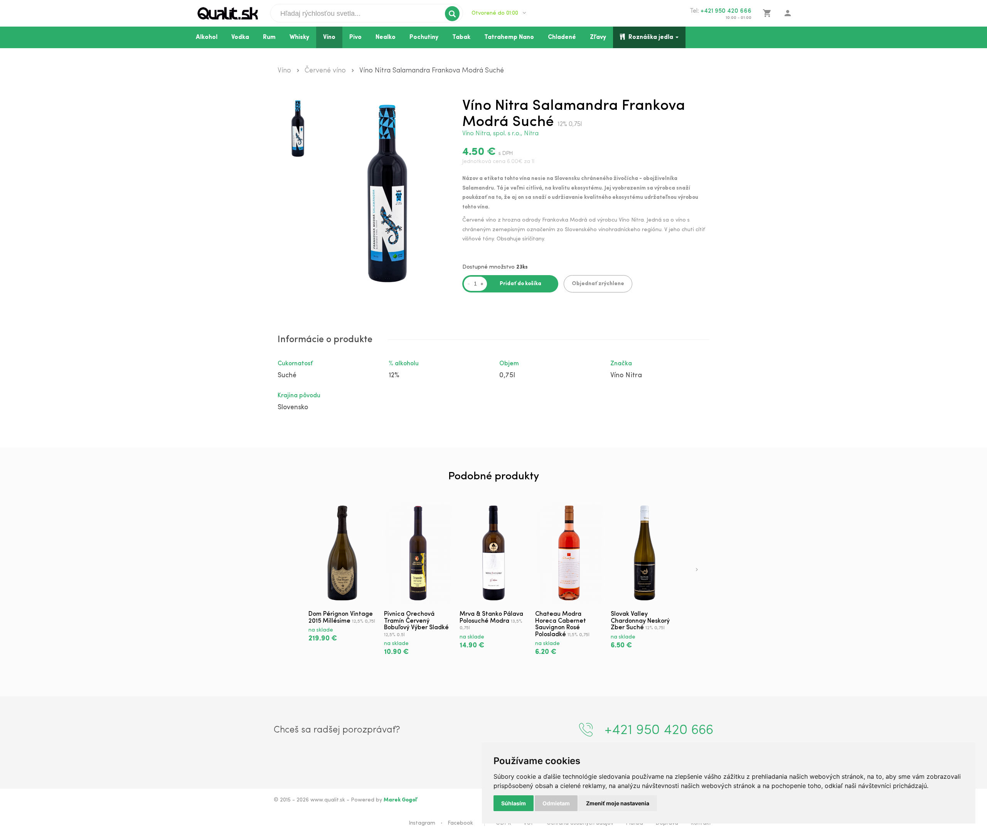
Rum (269, 37)
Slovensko (293, 407)
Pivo (355, 37)
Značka (621, 364)
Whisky (299, 37)
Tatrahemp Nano (509, 37)
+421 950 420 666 (726, 11)
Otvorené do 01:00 (496, 13)
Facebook (460, 823)
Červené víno (325, 70)
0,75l (507, 375)
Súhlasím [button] (513, 803)
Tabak (461, 37)
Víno (329, 37)
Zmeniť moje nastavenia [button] (617, 803)
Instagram (422, 823)
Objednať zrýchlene (598, 284)
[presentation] (697, 570)
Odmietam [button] (556, 803)
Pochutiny (423, 37)
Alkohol (206, 37)
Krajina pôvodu (299, 396)
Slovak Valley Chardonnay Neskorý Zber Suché (640, 621)
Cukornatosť (295, 364)
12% (394, 375)
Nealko (386, 37)
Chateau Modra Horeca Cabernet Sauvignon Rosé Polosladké (560, 624)
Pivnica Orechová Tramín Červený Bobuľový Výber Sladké (416, 621)
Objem (509, 364)
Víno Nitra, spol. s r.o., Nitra (500, 134)
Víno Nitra (626, 375)
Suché (287, 375)
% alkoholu (404, 364)
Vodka (240, 37)
